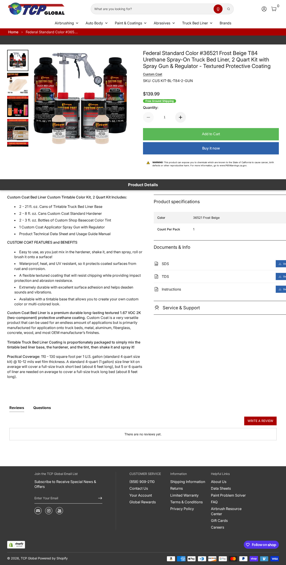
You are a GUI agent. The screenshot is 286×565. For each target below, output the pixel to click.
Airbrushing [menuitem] (64, 23)
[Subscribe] (98, 498)
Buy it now (211, 148)
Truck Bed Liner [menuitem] (195, 23)
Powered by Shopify (53, 558)
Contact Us (138, 488)
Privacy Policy (182, 508)
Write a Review (260, 421)
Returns (176, 488)
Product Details (143, 184)
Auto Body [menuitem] (94, 23)
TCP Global (29, 558)
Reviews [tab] (16, 407)
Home (13, 32)
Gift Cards (219, 520)
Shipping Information (187, 481)
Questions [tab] (42, 407)
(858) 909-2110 (142, 481)
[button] (218, 8)
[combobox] (151, 9)
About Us (218, 481)
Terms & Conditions (186, 502)
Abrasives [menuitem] (162, 23)
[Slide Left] (41, 98)
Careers (217, 527)
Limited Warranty (184, 495)
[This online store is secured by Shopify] (16, 545)
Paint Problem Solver (228, 495)
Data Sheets (221, 488)
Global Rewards (142, 502)
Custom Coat (152, 74)
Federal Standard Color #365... (52, 32)
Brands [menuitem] (225, 23)
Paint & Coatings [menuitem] (128, 23)
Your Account (140, 495)
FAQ (214, 502)
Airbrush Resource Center (226, 511)
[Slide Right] (119, 98)
